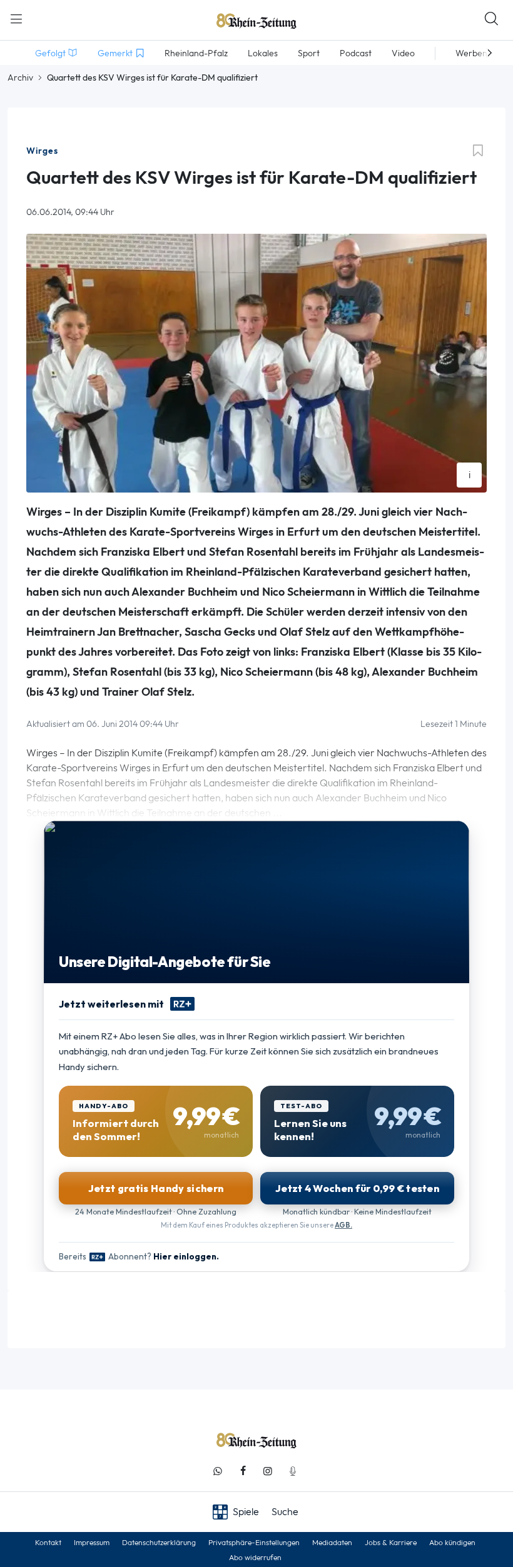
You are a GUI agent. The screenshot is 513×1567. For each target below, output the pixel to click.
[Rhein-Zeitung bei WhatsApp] (217, 1471)
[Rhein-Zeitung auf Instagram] (268, 1471)
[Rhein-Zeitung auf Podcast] (293, 1471)
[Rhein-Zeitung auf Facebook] (242, 1471)
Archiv (20, 77)
